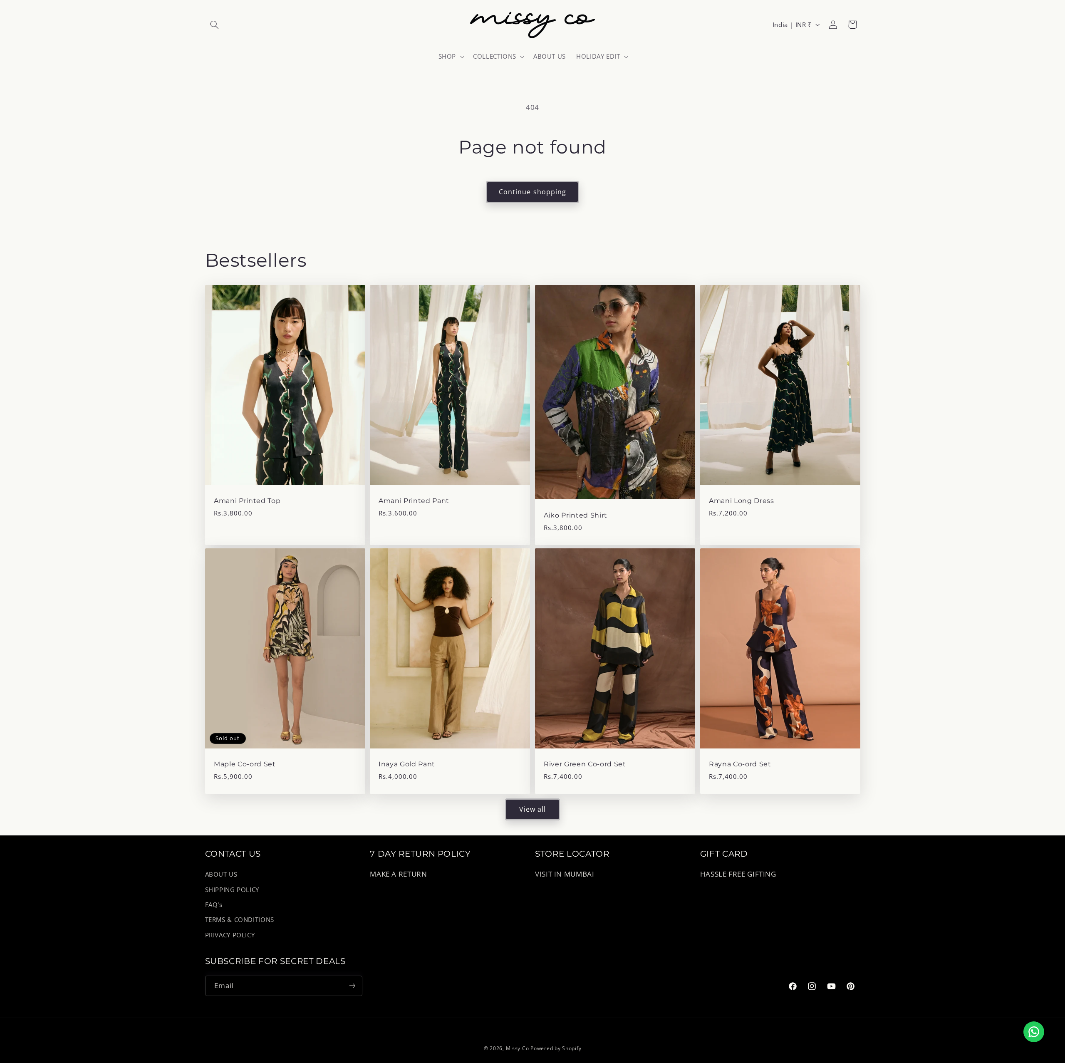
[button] (214, 24)
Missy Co (517, 1048)
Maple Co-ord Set (245, 764)
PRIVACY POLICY (230, 935)
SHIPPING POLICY (232, 889)
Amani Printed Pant (414, 501)
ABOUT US (221, 874)
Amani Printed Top (247, 501)
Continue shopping (532, 191)
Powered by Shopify (555, 1048)
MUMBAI (579, 874)
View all (532, 809)
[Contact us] (1033, 1031)
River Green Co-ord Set (585, 764)
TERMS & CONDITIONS (239, 920)
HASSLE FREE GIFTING (738, 874)
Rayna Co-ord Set (740, 764)
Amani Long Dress (741, 501)
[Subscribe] (352, 985)
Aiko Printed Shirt (575, 515)
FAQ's (214, 904)
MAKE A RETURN (398, 874)
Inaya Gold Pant (407, 764)
